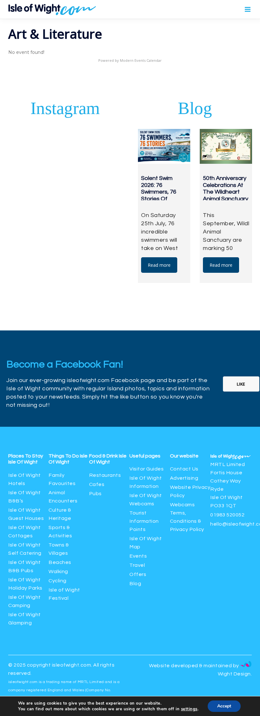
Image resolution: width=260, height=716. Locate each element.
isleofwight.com (71, 665)
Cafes (97, 484)
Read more (159, 265)
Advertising (184, 478)
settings (189, 709)
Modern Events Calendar (141, 60)
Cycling (58, 580)
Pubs (95, 493)
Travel (137, 565)
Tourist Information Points (144, 521)
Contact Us (184, 468)
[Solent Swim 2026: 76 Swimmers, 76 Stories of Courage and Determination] (164, 146)
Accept (224, 706)
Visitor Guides (146, 468)
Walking (58, 571)
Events (138, 556)
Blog (135, 583)
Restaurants (105, 475)
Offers (137, 574)
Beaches (60, 562)
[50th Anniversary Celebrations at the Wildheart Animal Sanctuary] (226, 146)
